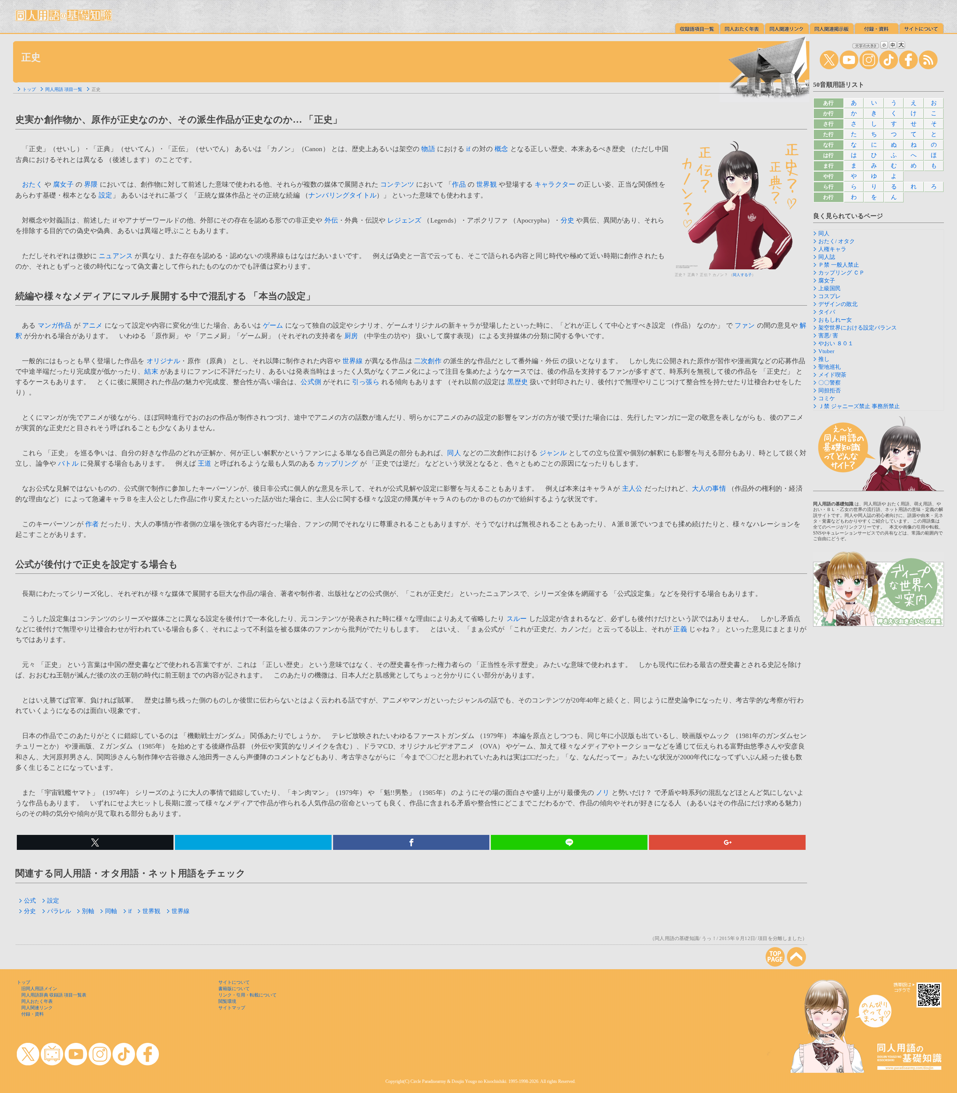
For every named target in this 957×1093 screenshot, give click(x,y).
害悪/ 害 (828, 336)
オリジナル (164, 361)
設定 (105, 195)
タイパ (826, 312)
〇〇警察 (829, 383)
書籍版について (234, 988)
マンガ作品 (55, 325)
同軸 (111, 911)
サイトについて (234, 982)
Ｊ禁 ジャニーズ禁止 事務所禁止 (859, 406)
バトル (68, 463)
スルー (517, 618)
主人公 (632, 488)
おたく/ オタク (836, 241)
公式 (30, 900)
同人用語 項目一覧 (63, 89)
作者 (92, 524)
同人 (454, 453)
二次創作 (427, 361)
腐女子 (63, 184)
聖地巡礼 (829, 367)
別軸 (88, 911)
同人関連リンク (37, 1007)
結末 (151, 371)
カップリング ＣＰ (841, 273)
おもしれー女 (835, 320)
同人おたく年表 (37, 1001)
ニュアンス (116, 256)
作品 (458, 184)
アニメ (92, 325)
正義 (680, 629)
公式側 (311, 382)
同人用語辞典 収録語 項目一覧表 (53, 995)
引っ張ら (365, 382)
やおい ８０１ (835, 343)
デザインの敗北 (838, 304)
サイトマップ (231, 1007)
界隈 (91, 184)
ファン (745, 325)
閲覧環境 (227, 1001)
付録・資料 (32, 1014)
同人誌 (826, 257)
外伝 (331, 220)
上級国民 (829, 288)
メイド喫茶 (832, 375)
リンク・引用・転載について (247, 995)
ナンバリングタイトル (342, 195)
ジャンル (553, 453)
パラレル (59, 911)
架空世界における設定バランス (857, 328)
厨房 (351, 336)
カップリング (337, 463)
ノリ (602, 792)
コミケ (826, 398)
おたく (32, 184)
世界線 (352, 361)
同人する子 (742, 275)
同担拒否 (829, 391)
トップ (29, 89)
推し (824, 359)
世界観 (486, 184)
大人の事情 (709, 488)
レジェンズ (404, 220)
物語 (428, 149)
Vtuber (826, 351)
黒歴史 (517, 382)
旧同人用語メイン (39, 988)
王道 (204, 463)
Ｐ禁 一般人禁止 (838, 265)
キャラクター (555, 184)
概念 (501, 149)
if (468, 149)
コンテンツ (397, 184)
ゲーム (273, 325)
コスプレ (829, 296)
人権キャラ (832, 249)
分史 (567, 220)
